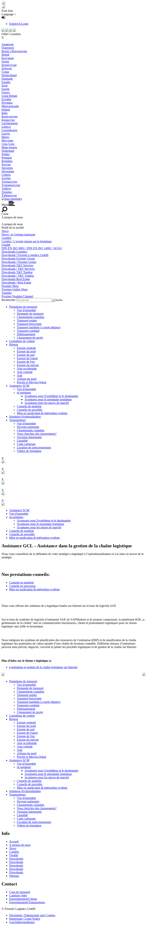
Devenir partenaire (28, 427)
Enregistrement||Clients (23, 898)
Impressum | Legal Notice (24, 918)
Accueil (14, 841)
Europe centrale (26, 348)
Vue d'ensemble (26, 310)
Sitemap (14, 875)
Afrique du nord (26, 378)
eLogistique (24, 392)
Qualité (13, 855)
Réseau (13, 344)
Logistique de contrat (22, 341)
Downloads (16, 858)
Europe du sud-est (28, 365)
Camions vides (18, 895)
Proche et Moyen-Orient (31, 382)
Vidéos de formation (29, 451)
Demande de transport (30, 313)
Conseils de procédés (29, 409)
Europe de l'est (26, 361)
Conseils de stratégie (29, 406)
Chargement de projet (30, 337)
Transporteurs (17, 420)
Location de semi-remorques (34, 447)
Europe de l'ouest (27, 358)
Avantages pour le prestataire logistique (48, 399)
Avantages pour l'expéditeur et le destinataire (51, 396)
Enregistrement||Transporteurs (27, 902)
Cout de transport (19, 892)
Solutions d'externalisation (25, 416)
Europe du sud (25, 354)
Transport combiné (28, 330)
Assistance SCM (19, 385)
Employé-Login (18, 23)
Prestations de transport (23, 306)
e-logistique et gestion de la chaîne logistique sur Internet (43, 667)
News (12, 848)
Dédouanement (26, 334)
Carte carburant (26, 444)
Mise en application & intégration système (42, 413)
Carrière (14, 851)
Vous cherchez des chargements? (36, 433)
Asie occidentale (27, 368)
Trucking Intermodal (29, 437)
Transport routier (27, 320)
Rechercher (8, 299)
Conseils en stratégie (21, 582)
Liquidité (22, 440)
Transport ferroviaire (29, 324)
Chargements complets (30, 317)
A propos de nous (19, 845)
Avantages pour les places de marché (46, 402)
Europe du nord (26, 351)
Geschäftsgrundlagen (22, 922)
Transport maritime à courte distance (38, 327)
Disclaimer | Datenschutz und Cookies (32, 915)
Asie (19, 375)
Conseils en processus (22, 586)
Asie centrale (25, 372)
